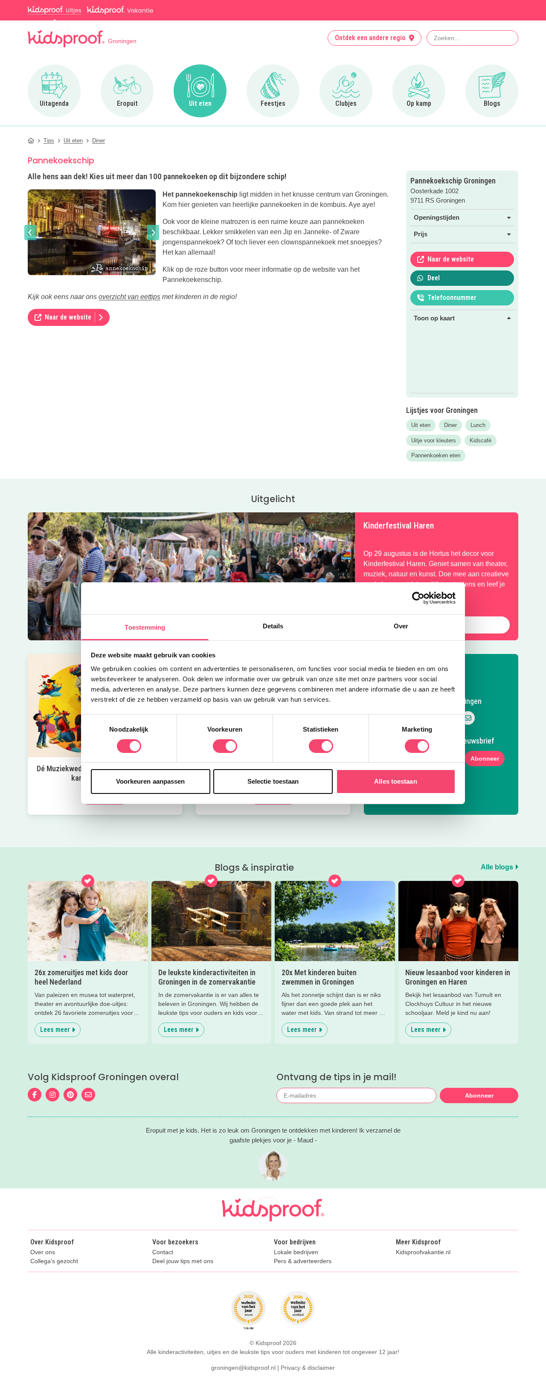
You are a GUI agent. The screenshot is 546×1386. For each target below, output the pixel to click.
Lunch (477, 425)
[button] (30, 232)
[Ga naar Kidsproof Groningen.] (31, 140)
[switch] (225, 746)
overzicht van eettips (129, 296)
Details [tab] (273, 625)
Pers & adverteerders (302, 1261)
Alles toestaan (395, 781)
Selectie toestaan (273, 781)
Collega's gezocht (54, 1261)
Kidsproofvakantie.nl (423, 1252)
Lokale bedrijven (296, 1252)
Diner (450, 425)
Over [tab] (401, 625)
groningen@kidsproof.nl (243, 1367)
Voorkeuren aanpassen (150, 781)
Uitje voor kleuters (433, 440)
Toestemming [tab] (145, 627)
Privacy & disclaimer (308, 1367)
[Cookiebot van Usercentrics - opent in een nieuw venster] (418, 598)
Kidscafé (480, 440)
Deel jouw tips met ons (182, 1261)
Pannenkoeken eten (435, 455)
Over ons (42, 1252)
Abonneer (484, 758)
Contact (162, 1252)
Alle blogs (498, 867)
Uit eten (420, 425)
